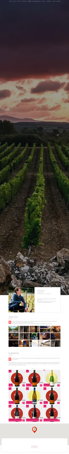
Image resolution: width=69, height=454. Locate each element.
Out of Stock (21, 383)
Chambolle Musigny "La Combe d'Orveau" (17, 413)
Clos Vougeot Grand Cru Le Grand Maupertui (51, 413)
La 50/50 (17, 378)
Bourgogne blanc (34, 395)
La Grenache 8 (34, 378)
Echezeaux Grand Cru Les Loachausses (34, 413)
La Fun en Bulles (51, 378)
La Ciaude (51, 395)
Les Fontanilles (17, 395)
